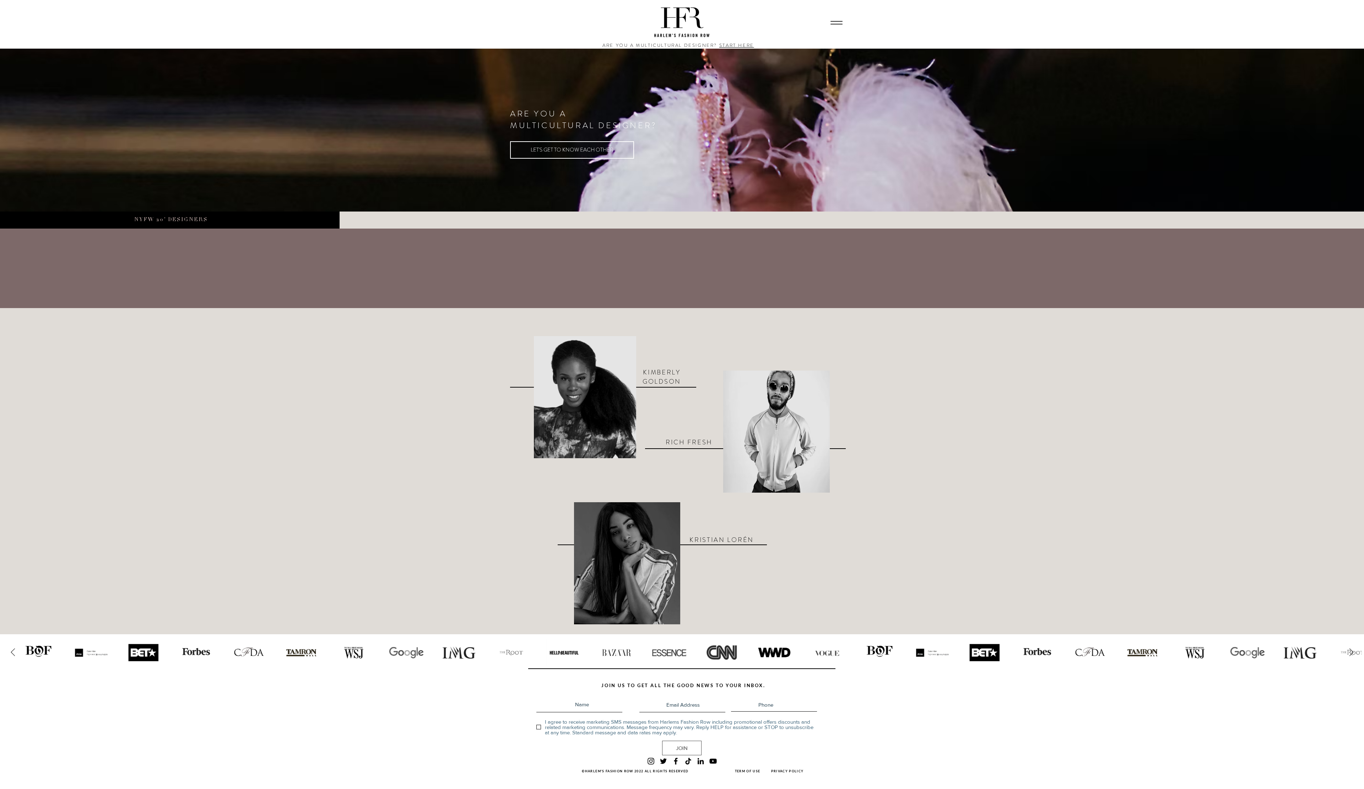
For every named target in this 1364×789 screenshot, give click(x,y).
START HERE (736, 45)
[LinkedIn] (700, 761)
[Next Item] (1351, 652)
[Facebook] (675, 761)
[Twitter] (663, 761)
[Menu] (836, 22)
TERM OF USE (748, 771)
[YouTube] (713, 761)
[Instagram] (650, 761)
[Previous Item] (12, 652)
